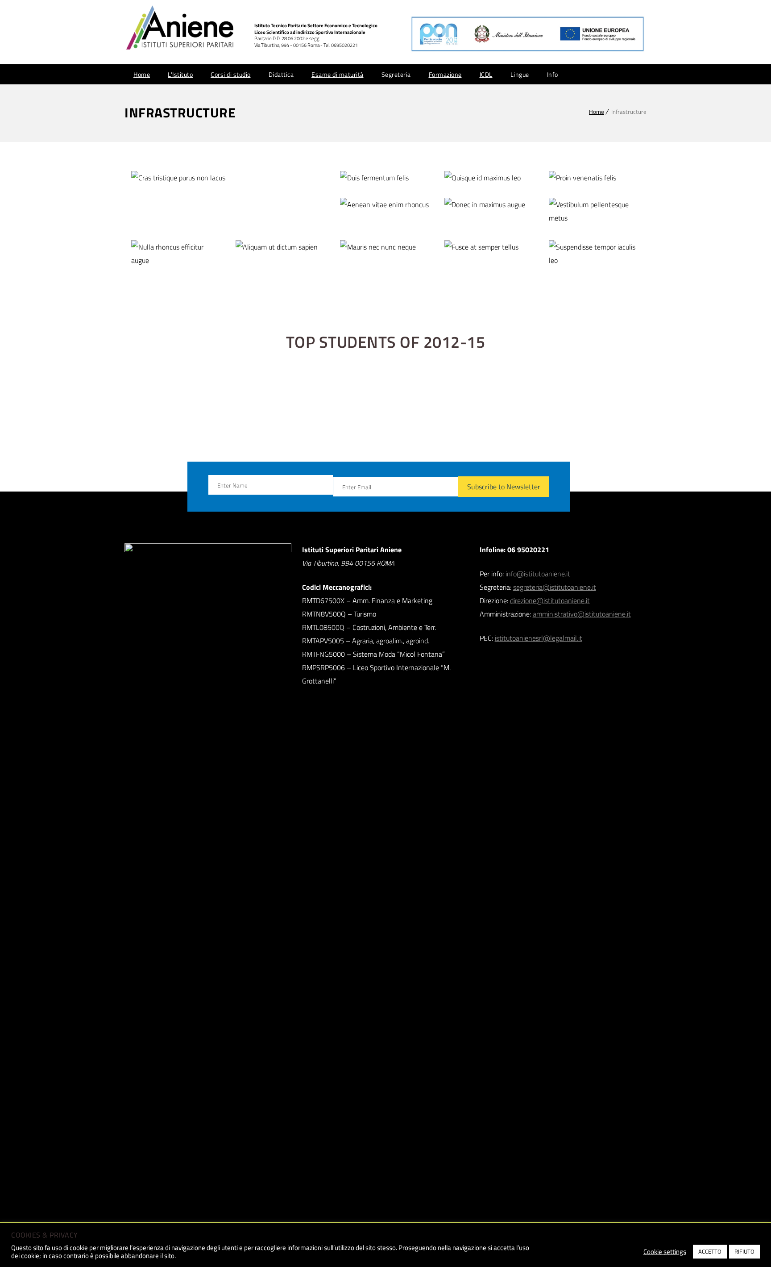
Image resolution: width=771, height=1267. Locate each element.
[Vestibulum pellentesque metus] (594, 211)
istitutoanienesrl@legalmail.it (538, 638)
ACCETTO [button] (709, 1251)
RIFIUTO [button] (744, 1251)
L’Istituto (180, 74)
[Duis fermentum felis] (386, 178)
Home (141, 74)
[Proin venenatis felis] (594, 178)
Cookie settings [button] (664, 1252)
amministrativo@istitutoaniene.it (582, 613)
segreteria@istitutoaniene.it (554, 587)
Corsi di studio (231, 74)
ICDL (486, 74)
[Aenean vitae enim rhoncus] (386, 204)
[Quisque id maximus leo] (490, 178)
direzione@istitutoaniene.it (550, 600)
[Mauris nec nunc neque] (386, 247)
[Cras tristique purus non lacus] (229, 178)
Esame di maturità (337, 74)
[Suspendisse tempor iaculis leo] (594, 254)
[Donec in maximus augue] (490, 204)
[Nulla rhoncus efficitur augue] (177, 254)
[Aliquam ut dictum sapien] (281, 247)
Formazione (445, 74)
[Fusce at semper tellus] (490, 247)
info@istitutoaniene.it (538, 573)
